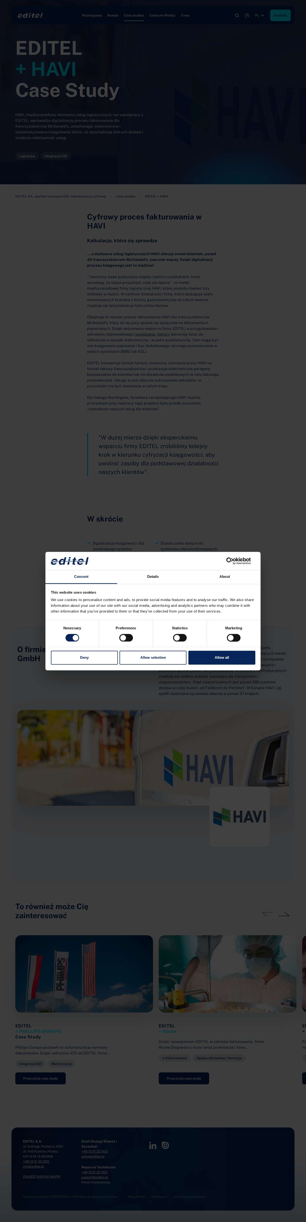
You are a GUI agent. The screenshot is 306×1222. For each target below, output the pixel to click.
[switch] (126, 638)
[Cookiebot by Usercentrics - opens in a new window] (234, 560)
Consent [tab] (81, 577)
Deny (84, 658)
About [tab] (224, 577)
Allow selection (153, 658)
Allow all (222, 658)
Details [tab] (153, 577)
